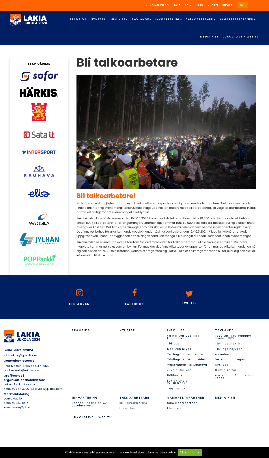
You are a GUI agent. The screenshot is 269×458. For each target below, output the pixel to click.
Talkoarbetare (200, 19)
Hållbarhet (175, 375)
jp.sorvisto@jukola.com (46, 389)
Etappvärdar (177, 408)
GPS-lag (222, 364)
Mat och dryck (179, 349)
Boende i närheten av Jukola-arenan (89, 404)
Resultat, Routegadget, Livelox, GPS (234, 337)
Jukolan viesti (157, 5)
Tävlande (141, 19)
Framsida (78, 19)
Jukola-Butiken (179, 370)
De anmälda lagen (230, 359)
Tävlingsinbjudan (229, 349)
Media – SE (209, 36)
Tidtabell (174, 343)
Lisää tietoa (168, 452)
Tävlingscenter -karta (185, 354)
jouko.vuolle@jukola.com (21, 407)
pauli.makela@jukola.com (22, 370)
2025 (199, 5)
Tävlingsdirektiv (228, 343)
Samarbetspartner (236, 19)
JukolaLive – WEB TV (241, 36)
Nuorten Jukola (220, 5)
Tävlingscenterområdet (186, 359)
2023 (177, 5)
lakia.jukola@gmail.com (20, 355)
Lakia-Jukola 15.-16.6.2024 (177, 382)
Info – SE (118, 19)
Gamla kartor (226, 370)
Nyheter (98, 19)
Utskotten (127, 408)
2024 (188, 5)
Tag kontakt (177, 388)
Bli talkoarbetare (133, 403)
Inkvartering (168, 19)
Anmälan (222, 354)
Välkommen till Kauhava (187, 364)
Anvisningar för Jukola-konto (234, 376)
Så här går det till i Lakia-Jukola (183, 337)
